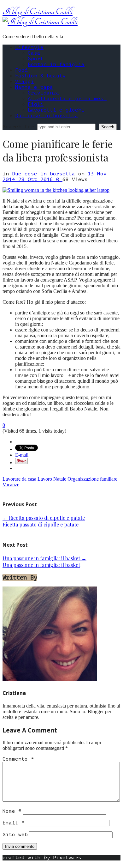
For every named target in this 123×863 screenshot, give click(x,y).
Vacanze (11, 484)
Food (21, 70)
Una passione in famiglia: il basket (44, 558)
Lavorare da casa (19, 479)
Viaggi (24, 81)
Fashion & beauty (40, 76)
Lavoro (45, 479)
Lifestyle (29, 47)
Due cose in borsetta (46, 116)
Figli (36, 104)
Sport (36, 59)
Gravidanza (43, 93)
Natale (59, 479)
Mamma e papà (34, 87)
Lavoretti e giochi (56, 110)
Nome (12, 811)
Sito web (15, 834)
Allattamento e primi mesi (67, 98)
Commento (18, 759)
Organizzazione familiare (92, 479)
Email (14, 823)
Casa (34, 53)
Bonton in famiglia (56, 64)
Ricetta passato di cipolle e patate (44, 517)
